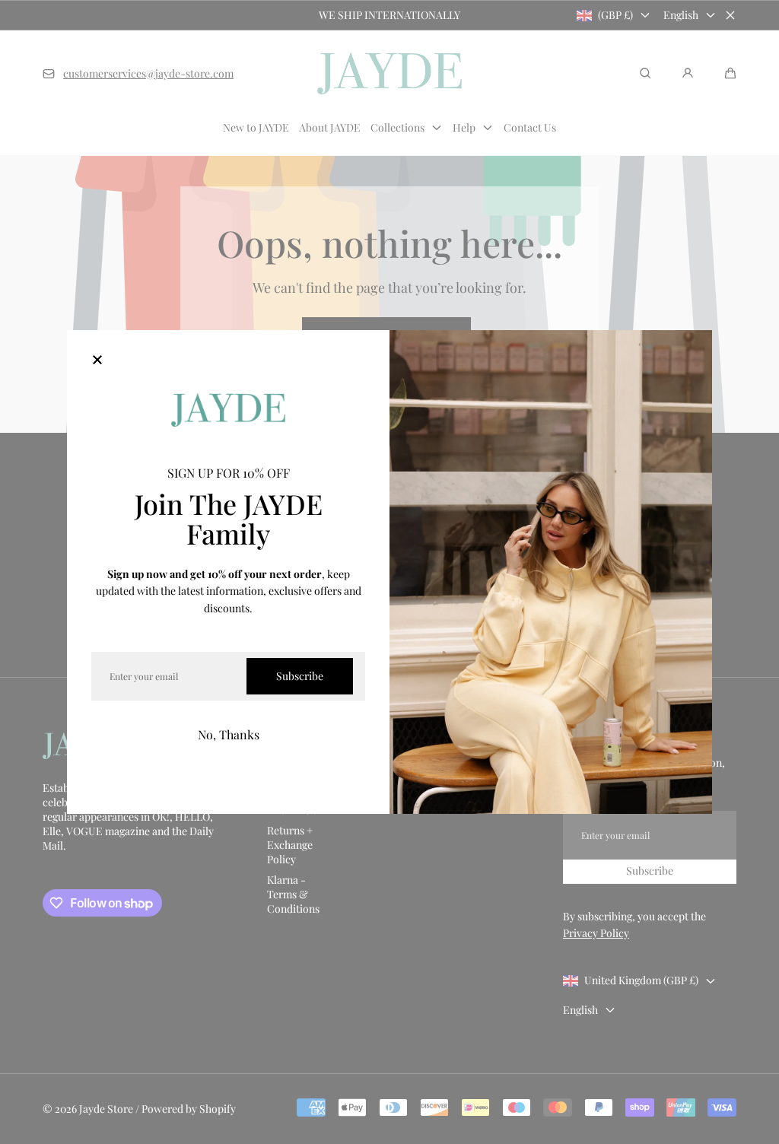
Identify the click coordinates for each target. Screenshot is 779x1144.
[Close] (97, 360)
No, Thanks (228, 734)
